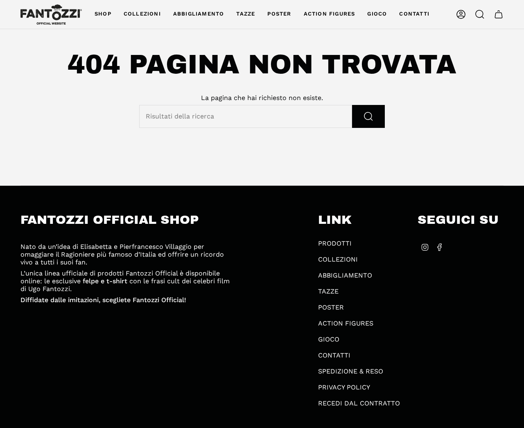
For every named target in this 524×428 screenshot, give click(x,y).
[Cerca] (368, 116)
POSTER (331, 307)
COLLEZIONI (338, 259)
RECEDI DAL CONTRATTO (359, 403)
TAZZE (328, 291)
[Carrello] (498, 14)
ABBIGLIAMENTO (345, 275)
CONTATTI (334, 355)
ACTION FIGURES (345, 323)
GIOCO (328, 339)
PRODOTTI (335, 243)
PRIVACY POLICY (344, 387)
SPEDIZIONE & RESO (350, 371)
